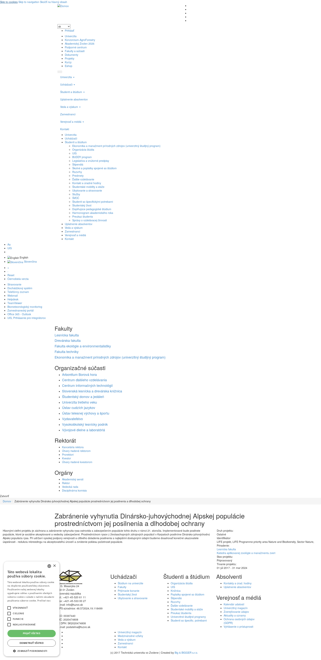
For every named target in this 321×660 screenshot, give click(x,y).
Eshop (68, 66)
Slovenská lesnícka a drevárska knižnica (92, 390)
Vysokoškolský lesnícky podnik (85, 424)
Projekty (69, 58)
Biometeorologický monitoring (24, 307)
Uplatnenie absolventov (74, 99)
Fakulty (122, 587)
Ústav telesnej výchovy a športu (85, 413)
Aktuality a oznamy (235, 615)
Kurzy (68, 62)
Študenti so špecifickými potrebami (92, 201)
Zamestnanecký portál (20, 310)
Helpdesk (12, 299)
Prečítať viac (44, 600)
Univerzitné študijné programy (188, 617)
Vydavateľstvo (72, 418)
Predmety (78, 175)
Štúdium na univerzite (130, 583)
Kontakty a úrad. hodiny (238, 583)
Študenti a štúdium (71, 92)
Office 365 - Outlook (19, 314)
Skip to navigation (28, 2)
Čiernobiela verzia (18, 279)
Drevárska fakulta (68, 340)
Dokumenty (71, 55)
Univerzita (71, 36)
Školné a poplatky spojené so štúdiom (94, 168)
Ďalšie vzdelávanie (83, 179)
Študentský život (81, 205)
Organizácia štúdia (83, 149)
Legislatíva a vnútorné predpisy (90, 161)
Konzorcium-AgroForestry (80, 40)
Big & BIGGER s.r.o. (186, 652)
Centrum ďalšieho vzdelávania (84, 379)
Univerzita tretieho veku (79, 402)
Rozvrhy (77, 172)
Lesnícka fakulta (67, 335)
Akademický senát (72, 479)
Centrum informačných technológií (87, 385)
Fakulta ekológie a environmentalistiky (83, 345)
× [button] (54, 565)
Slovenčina (30, 261)
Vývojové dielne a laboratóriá (83, 429)
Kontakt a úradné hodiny (86, 183)
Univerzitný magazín (236, 608)
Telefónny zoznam (18, 292)
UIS (74, 153)
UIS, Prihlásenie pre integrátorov (26, 318)
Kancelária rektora (73, 447)
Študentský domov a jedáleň (83, 396)
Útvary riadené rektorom (76, 451)
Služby (76, 194)
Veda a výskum (69, 107)
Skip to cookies (9, 2)
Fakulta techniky (67, 351)
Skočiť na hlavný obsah (53, 2)
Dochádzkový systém (19, 288)
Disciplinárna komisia (74, 490)
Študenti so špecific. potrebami (189, 620)
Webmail (12, 295)
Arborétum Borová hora (79, 374)
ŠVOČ (75, 198)
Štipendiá (77, 164)
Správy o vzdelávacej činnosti (89, 220)
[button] (9, 608)
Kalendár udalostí (234, 604)
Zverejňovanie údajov (236, 612)
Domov (7, 501)
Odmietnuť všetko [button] (32, 643)
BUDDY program (82, 157)
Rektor (66, 483)
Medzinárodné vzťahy (130, 636)
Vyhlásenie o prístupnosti (238, 626)
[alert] (31, 608)
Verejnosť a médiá (71, 121)
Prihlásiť (69, 30)
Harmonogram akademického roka (92, 213)
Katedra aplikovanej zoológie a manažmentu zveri (246, 553)
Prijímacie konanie (128, 590)
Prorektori (68, 454)
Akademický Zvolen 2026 (79, 43)
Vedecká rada (70, 487)
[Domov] (63, 5)
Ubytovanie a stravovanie (87, 190)
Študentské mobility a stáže (88, 187)
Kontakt (64, 129)
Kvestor (66, 458)
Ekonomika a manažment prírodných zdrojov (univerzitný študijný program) (116, 146)
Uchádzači (66, 84)
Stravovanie (14, 284)
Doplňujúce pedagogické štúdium (91, 209)
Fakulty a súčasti (75, 51)
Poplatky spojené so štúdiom (187, 594)
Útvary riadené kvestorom (77, 462)
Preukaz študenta (82, 216)
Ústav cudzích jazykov (78, 407)
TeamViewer (14, 303)
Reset (10, 275)
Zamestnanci (67, 114)
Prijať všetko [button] (31, 633)
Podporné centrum (76, 47)
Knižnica (176, 590)
